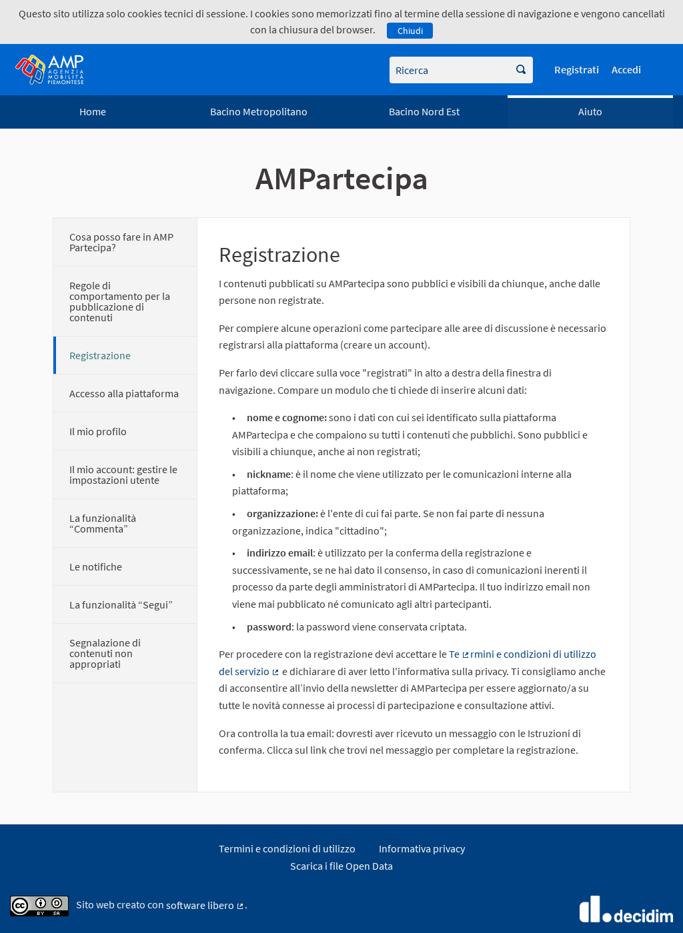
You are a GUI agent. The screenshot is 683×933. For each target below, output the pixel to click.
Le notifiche (95, 566)
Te (459, 653)
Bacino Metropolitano (258, 111)
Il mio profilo (98, 431)
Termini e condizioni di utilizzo (287, 848)
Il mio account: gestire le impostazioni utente (123, 474)
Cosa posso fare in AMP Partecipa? (121, 242)
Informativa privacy (422, 848)
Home (92, 111)
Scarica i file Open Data (341, 865)
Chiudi (410, 31)
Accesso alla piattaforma (124, 393)
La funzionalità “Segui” (121, 604)
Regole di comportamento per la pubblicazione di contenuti (119, 301)
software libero (205, 905)
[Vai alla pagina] (49, 70)
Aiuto (590, 111)
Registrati (576, 69)
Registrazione (100, 355)
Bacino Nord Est (424, 111)
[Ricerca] (521, 70)
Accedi (626, 69)
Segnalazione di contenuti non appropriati (105, 653)
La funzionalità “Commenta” (102, 523)
